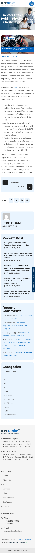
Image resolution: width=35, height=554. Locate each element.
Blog (5, 493)
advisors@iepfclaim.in (13, 531)
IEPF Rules (8, 403)
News (6, 407)
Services (6, 489)
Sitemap (6, 506)
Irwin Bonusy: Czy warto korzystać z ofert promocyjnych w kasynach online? (18, 255)
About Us (7, 480)
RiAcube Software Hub (17, 542)
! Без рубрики (10, 372)
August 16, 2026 (13, 248)
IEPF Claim (8, 395)
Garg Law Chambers (24, 540)
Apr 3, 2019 (12, 56)
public (6, 411)
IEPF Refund (9, 399)
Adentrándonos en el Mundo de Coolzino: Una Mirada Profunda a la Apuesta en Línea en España (17, 268)
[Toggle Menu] (31, 4)
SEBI (15, 87)
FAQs (5, 484)
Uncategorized (10, 415)
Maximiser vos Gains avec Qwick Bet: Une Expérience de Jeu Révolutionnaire (17, 281)
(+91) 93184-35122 (11, 524)
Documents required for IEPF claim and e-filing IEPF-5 (16, 326)
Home (5, 476)
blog (3, 56)
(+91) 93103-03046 (11, 521)
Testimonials (8, 498)
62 (5, 384)
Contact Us (7, 502)
